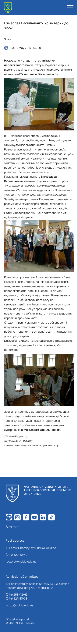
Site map (13, 526)
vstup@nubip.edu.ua (19, 605)
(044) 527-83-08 (16, 598)
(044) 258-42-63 (16, 595)
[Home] (8, 7)
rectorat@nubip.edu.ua (21, 561)
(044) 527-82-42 (16, 555)
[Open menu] (70, 8)
